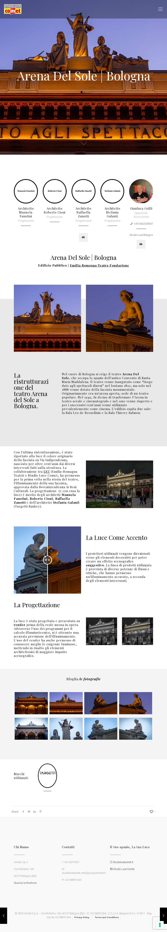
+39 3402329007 (143, 223)
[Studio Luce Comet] (12, 9)
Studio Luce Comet (123, 869)
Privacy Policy (81, 917)
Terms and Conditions (107, 917)
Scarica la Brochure (25, 882)
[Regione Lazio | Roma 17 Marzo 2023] (3, 916)
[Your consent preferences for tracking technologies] (160, 925)
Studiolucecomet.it (123, 862)
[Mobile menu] (160, 9)
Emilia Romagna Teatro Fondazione (99, 265)
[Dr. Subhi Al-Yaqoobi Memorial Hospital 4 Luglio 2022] (163, 916)
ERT (47, 471)
